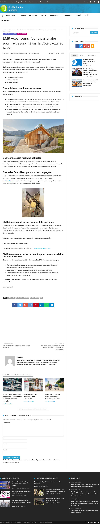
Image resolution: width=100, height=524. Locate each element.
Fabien (6, 53)
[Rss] (98, 2)
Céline (13, 506)
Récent (82, 55)
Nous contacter (44, 2)
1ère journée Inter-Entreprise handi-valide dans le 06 (16, 345)
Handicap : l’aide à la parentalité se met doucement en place (52, 397)
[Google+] (91, 2)
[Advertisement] (33, 325)
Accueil (5, 29)
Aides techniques (21, 29)
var (41, 297)
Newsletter (24, 2)
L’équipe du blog (14, 2)
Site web (5, 450)
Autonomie (12, 29)
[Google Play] (94, 2)
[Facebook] (84, 2)
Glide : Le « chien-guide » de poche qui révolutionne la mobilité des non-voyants (12, 398)
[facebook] (14, 305)
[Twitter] (87, 2)
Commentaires (92, 55)
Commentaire (7, 422)
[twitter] (20, 305)
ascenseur (19, 297)
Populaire (74, 55)
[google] (25, 305)
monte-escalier (34, 297)
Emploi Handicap (33, 2)
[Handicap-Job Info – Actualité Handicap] (11, 4)
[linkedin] (41, 305)
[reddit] (30, 305)
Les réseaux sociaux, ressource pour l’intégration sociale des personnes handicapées (52, 346)
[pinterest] (36, 305)
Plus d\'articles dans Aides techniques (17, 374)
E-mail (5, 444)
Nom (4, 438)
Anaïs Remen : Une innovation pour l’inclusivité (30, 397)
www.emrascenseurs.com (42, 248)
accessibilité (11, 297)
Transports (22, 34)
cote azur (26, 297)
